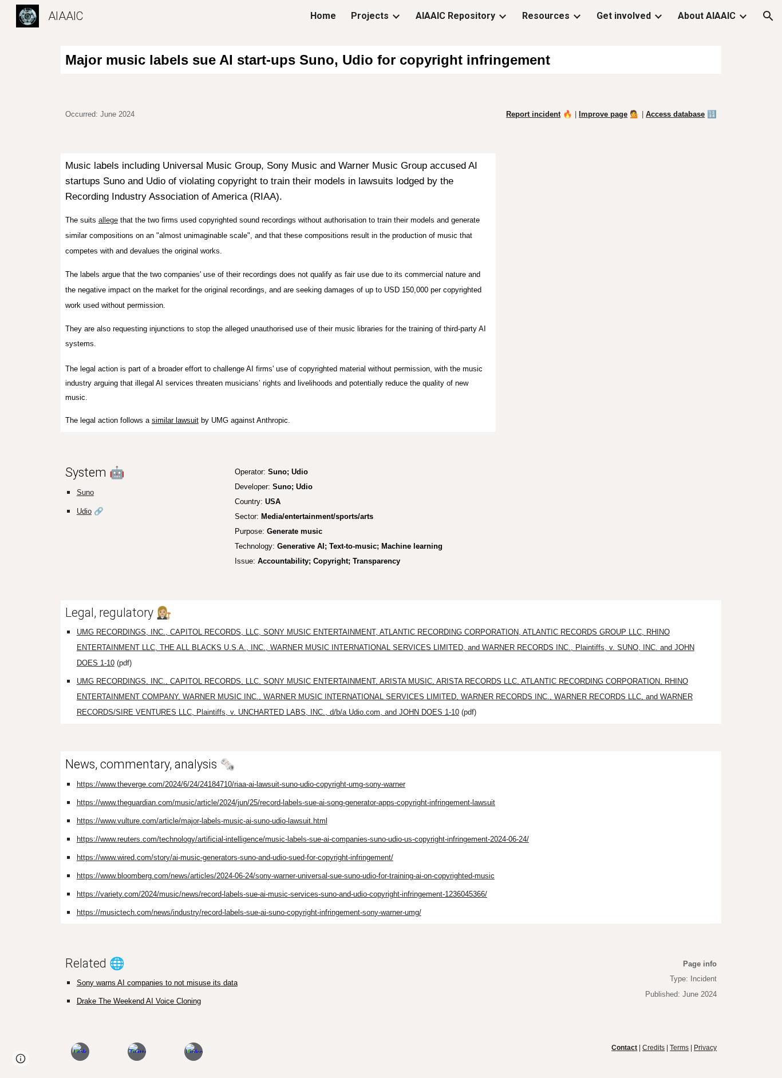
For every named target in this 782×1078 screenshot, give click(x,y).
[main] (391, 60)
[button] (768, 16)
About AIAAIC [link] (707, 15)
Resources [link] (546, 15)
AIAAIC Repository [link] (455, 15)
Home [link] (323, 15)
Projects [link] (370, 15)
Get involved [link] (624, 15)
